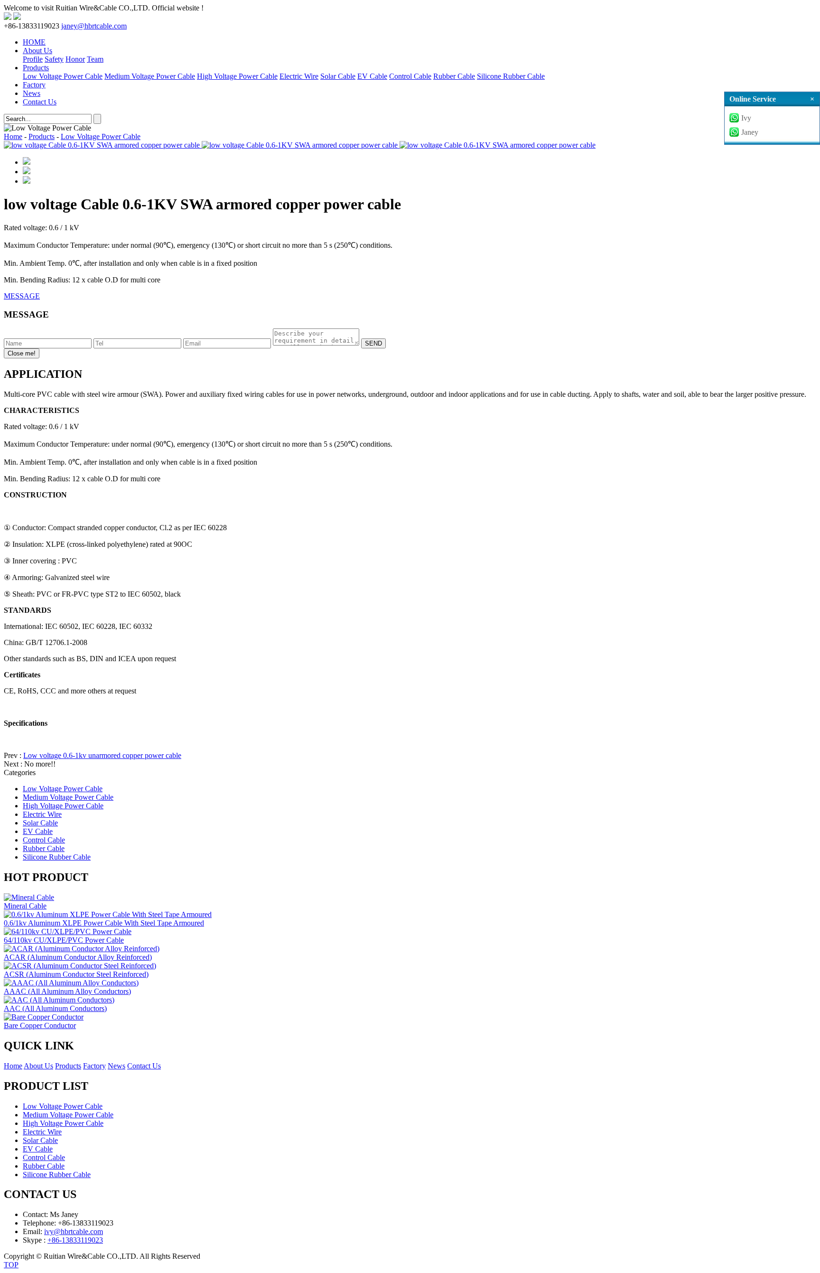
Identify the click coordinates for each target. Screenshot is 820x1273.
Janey (749, 132)
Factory (34, 85)
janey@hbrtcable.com (94, 26)
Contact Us (39, 102)
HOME (34, 42)
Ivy (746, 118)
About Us (37, 51)
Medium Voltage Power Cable (149, 76)
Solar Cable (337, 76)
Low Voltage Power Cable (62, 76)
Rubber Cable (454, 76)
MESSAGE (22, 296)
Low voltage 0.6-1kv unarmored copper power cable (102, 755)
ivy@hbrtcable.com (73, 1231)
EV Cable (372, 76)
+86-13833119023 (75, 1240)
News (31, 93)
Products (36, 68)
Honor (75, 59)
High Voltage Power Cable (237, 76)
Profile (33, 59)
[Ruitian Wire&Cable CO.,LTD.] (7, 17)
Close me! (22, 353)
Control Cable (410, 76)
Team (95, 59)
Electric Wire (299, 76)
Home (13, 136)
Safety (54, 59)
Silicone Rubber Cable (511, 76)
